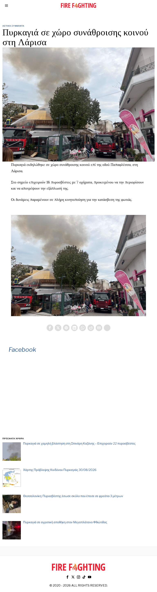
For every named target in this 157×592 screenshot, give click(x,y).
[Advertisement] (78, 400)
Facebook (22, 349)
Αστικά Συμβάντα (13, 26)
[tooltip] (50, 328)
